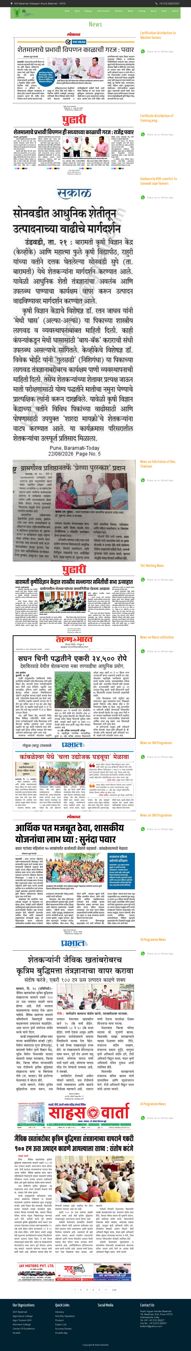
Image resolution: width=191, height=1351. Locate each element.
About (77, 11)
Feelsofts (104, 1345)
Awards (154, 11)
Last (114, 1289)
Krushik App (61, 1333)
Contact (175, 11)
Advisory (59, 1312)
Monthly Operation (65, 1316)
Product (59, 1320)
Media (130, 11)
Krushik (16, 1333)
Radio (164, 11)
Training (141, 11)
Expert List (60, 1324)
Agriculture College (23, 1316)
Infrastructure (103, 11)
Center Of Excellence (24, 1328)
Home (67, 11)
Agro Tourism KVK (22, 1320)
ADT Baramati (20, 1312)
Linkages (88, 11)
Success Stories (63, 1328)
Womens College (22, 1324)
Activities (119, 11)
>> (106, 1289)
